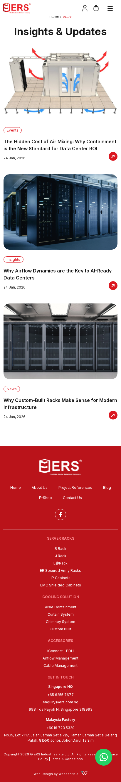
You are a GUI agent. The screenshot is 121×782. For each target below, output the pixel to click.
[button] (109, 8)
